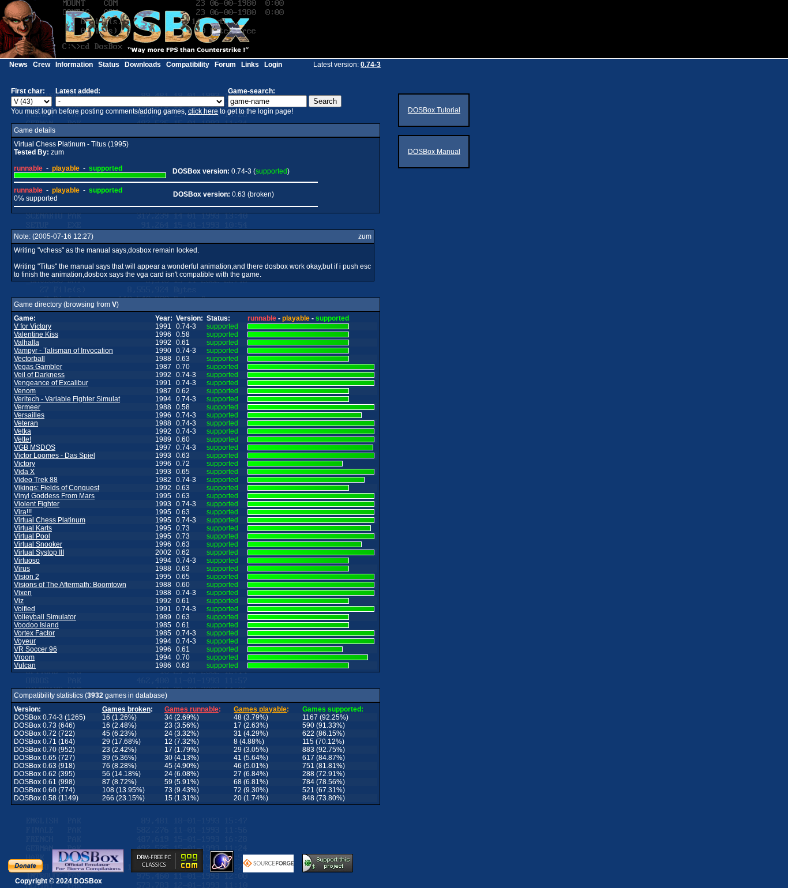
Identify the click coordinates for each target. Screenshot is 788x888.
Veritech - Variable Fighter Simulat (67, 399)
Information (74, 65)
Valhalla (26, 342)
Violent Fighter (36, 504)
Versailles (29, 415)
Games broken (126, 709)
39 (106, 758)
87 (106, 782)
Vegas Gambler (38, 367)
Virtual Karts (33, 528)
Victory (24, 464)
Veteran (26, 423)
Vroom (24, 657)
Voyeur (25, 641)
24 (168, 733)
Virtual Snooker (38, 544)
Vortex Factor (34, 633)
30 (168, 758)
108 (108, 790)
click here (203, 111)
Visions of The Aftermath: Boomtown (70, 585)
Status (108, 65)
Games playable (260, 709)
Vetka (22, 431)
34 (168, 717)
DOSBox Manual (434, 152)
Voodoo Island (36, 625)
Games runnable (191, 709)
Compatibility (187, 65)
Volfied (24, 609)
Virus (22, 569)
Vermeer (27, 407)
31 (238, 733)
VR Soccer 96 (35, 649)
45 (106, 733)
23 (168, 725)
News (18, 65)
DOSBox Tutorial (434, 110)
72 (238, 790)
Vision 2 (26, 577)
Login (273, 65)
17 (238, 725)
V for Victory (32, 326)
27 (238, 774)
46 (238, 766)
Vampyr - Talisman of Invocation (63, 351)
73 (168, 790)
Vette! (22, 439)
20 (238, 798)
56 (106, 774)
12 (168, 742)
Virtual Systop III (39, 552)
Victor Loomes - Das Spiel (54, 455)
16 (106, 717)
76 (106, 766)
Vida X (24, 472)
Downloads (143, 65)
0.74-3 (371, 65)
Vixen (23, 593)
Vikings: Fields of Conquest (56, 488)
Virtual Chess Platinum (49, 520)
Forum (225, 65)
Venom (25, 391)
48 (238, 717)
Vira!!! (23, 512)
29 (106, 742)
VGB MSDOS (34, 447)
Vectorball (29, 359)
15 (168, 798)
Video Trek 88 (36, 480)
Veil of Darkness (39, 375)
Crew (41, 65)
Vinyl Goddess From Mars (54, 496)
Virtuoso (27, 560)
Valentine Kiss (36, 334)
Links (250, 65)
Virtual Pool (32, 536)
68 (238, 782)
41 (238, 758)
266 (108, 798)
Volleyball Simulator (45, 617)
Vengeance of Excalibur (51, 383)
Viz (19, 601)
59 (168, 782)
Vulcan (25, 665)
